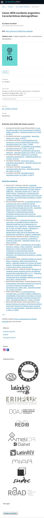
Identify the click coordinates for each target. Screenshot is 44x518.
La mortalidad (26, 136)
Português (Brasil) (9, 338)
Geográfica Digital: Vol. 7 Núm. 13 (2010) (20, 148)
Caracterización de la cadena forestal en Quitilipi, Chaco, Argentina (23, 246)
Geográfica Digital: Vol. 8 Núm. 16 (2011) (28, 153)
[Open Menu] (2, 2)
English (5, 335)
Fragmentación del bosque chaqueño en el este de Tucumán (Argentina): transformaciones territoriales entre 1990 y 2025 (23, 285)
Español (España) (9, 331)
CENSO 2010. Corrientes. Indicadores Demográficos (22, 156)
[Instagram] (4, 350)
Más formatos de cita (9, 99)
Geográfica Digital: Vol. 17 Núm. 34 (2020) (25, 300)
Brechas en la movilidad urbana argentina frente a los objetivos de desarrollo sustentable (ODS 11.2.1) (23, 271)
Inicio (3, 7)
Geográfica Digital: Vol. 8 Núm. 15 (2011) (20, 175)
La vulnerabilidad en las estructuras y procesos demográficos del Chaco (22, 141)
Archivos (10, 7)
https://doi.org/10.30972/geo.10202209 (19, 31)
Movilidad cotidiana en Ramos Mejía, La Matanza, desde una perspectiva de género (24, 261)
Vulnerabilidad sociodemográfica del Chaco (18, 168)
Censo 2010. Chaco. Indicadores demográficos (20, 162)
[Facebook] (7, 350)
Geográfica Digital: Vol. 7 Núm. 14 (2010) (22, 137)
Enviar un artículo (10, 513)
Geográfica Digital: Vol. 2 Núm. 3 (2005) (19, 144)
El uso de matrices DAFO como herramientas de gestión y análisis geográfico (23, 130)
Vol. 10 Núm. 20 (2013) (22, 7)
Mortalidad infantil (27, 173)
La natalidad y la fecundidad (31, 146)
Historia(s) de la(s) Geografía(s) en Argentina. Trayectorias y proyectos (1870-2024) (22, 239)
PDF (6, 72)
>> (4, 314)
